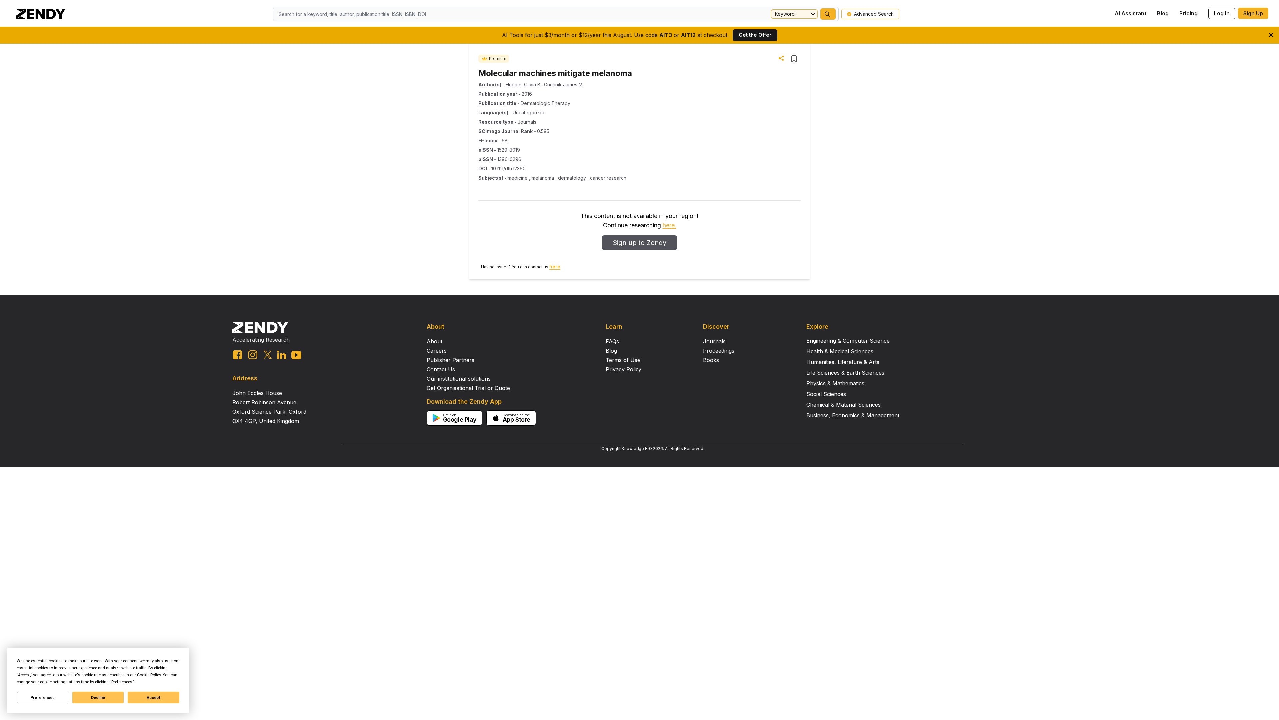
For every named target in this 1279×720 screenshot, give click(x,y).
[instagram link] (252, 354)
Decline (98, 697)
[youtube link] (296, 355)
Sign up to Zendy (639, 243)
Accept (154, 697)
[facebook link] (237, 354)
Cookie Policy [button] (149, 675)
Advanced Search (874, 14)
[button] (828, 14)
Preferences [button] (121, 682)
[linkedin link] (281, 354)
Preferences (42, 697)
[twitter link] (268, 355)
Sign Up (1253, 13)
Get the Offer (755, 35)
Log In (1222, 13)
